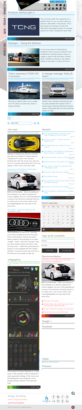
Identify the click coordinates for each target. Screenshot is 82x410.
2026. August (58, 229)
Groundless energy (50, 176)
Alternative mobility (28, 5)
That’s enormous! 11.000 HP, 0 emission (23, 75)
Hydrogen (17, 16)
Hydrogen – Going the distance (24, 43)
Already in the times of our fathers (56, 187)
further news (69, 316)
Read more (69, 39)
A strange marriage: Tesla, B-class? (57, 75)
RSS (55, 1)
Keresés (51, 1)
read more (70, 197)
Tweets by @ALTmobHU (50, 362)
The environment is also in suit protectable (59, 157)
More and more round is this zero (56, 312)
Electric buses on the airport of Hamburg (59, 162)
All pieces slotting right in (21, 12)
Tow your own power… (52, 301)
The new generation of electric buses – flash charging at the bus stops (58, 134)
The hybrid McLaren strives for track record (23, 133)
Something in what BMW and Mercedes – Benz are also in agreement (22, 170)
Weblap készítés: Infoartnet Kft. (73, 407)
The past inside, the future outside (56, 172)
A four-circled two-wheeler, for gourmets (58, 309)
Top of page (73, 393)
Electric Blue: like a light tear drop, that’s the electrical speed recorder (58, 305)
